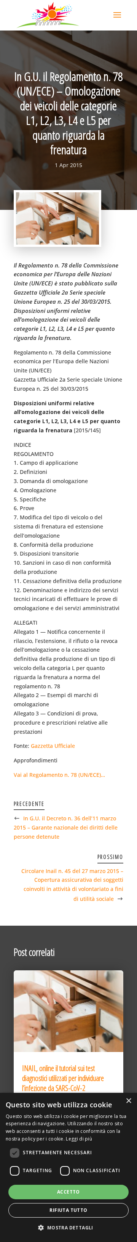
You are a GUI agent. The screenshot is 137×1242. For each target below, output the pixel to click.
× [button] (128, 1101)
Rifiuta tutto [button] (68, 1210)
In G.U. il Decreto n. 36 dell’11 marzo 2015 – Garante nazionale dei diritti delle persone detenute (66, 827)
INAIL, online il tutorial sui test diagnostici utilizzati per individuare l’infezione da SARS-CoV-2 (63, 1078)
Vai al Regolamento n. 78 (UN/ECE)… (59, 774)
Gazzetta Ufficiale (53, 745)
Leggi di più (79, 1139)
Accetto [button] (68, 1192)
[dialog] (68, 1167)
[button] (68, 1228)
